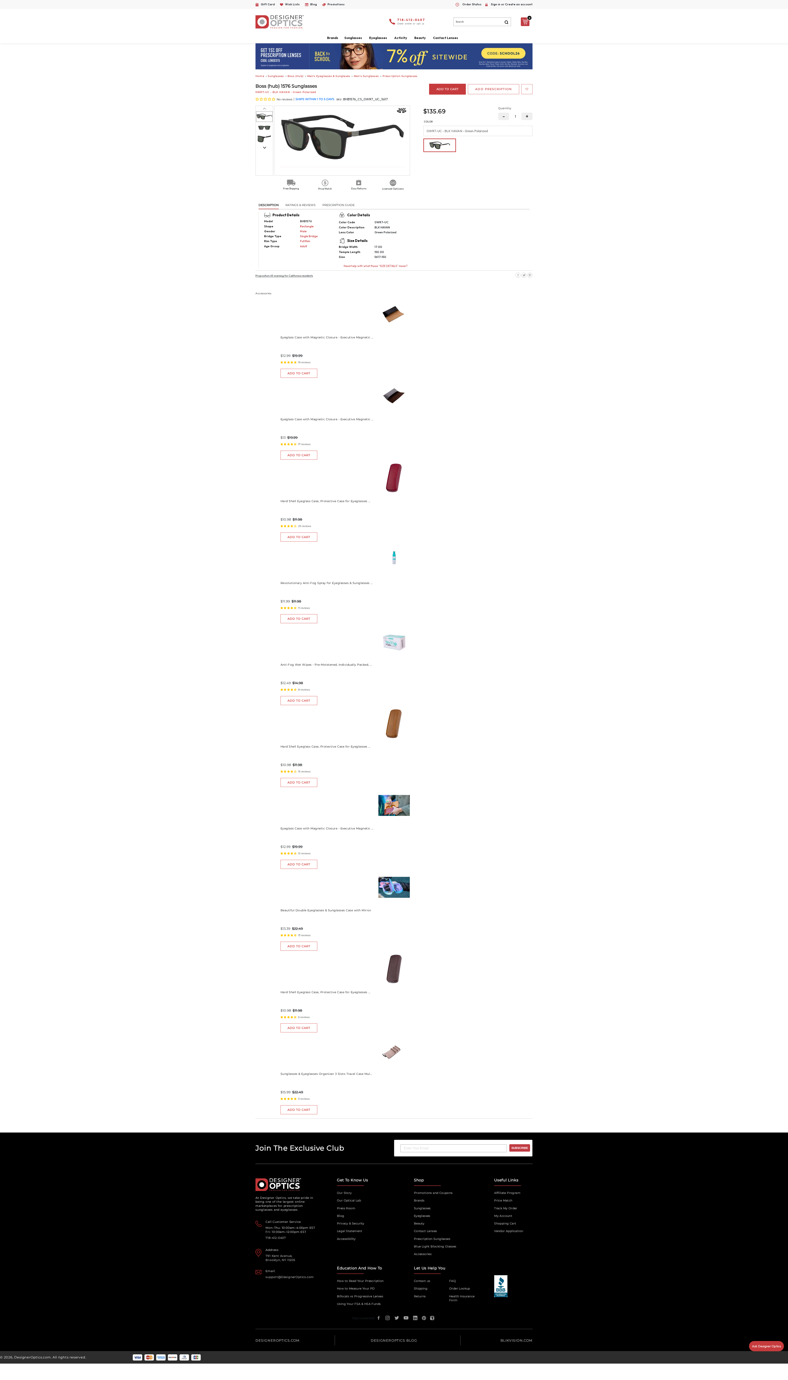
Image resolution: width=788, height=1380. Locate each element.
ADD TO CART (298, 373)
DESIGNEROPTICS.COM (277, 1340)
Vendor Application (508, 1231)
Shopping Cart (505, 1223)
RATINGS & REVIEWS (300, 205)
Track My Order (505, 1208)
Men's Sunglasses (366, 76)
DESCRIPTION (269, 205)
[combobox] (482, 21)
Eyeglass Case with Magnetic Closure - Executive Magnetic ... (327, 337)
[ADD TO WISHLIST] (527, 89)
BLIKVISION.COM (517, 1340)
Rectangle (307, 226)
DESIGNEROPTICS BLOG (394, 1340)
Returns (420, 1296)
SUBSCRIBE (519, 1148)
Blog (340, 1216)
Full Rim (305, 241)
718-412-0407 (411, 20)
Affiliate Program (507, 1193)
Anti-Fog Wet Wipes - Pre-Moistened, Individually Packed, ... (326, 665)
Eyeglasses (422, 1216)
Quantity (504, 108)
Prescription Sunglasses (400, 76)
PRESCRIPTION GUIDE (338, 205)
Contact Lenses (445, 38)
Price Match (503, 1200)
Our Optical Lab (349, 1200)
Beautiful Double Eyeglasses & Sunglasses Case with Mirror (326, 910)
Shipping (420, 1288)
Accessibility (346, 1239)
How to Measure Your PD (356, 1288)
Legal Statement (349, 1231)
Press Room (346, 1208)
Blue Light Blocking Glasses (435, 1246)
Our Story (344, 1193)
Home (259, 76)
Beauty (420, 38)
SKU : (339, 99)
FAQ (452, 1281)
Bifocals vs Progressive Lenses (360, 1296)
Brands (419, 1200)
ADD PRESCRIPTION (493, 89)
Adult (303, 246)
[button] (265, 99)
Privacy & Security (350, 1223)
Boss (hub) (295, 76)
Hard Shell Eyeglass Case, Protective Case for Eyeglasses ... (325, 501)
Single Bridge (309, 236)
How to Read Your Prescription (360, 1281)
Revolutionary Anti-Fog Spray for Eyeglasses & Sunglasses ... (327, 583)
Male (303, 231)
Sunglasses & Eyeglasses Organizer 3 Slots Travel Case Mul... (326, 1074)
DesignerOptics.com (32, 1357)
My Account (503, 1216)
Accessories (423, 1254)
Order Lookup (459, 1288)
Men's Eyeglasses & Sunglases (328, 76)
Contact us (422, 1281)
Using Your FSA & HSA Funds (359, 1304)
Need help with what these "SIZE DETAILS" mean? (376, 266)
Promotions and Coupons (433, 1193)
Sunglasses (276, 76)
